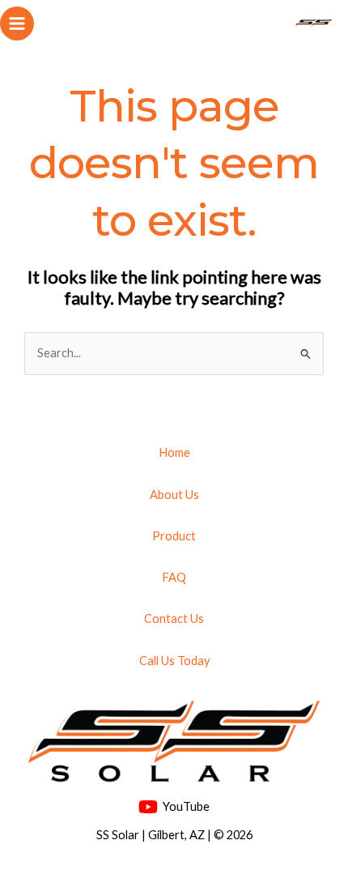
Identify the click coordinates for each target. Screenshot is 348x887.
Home (174, 452)
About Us (174, 494)
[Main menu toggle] (17, 23)
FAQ (174, 577)
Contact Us (174, 618)
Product (174, 536)
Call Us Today (174, 660)
